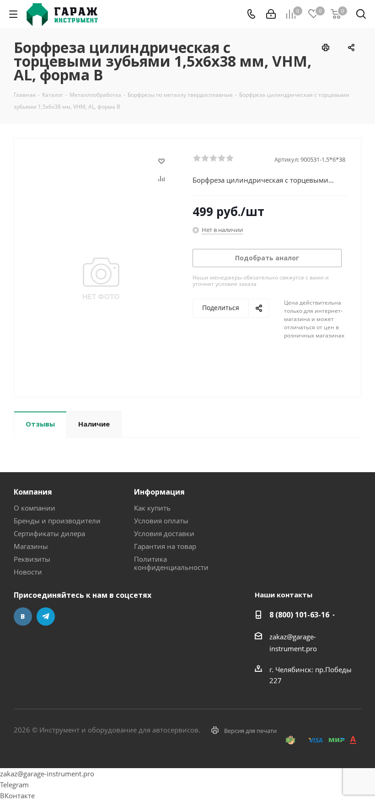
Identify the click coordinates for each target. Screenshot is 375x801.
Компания (33, 492)
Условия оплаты (161, 520)
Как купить (152, 507)
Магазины (31, 546)
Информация (159, 492)
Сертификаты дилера (49, 533)
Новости (28, 571)
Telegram (46, 616)
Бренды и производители (57, 520)
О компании (34, 507)
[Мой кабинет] (271, 14)
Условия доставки (164, 533)
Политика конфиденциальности (171, 563)
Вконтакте (23, 616)
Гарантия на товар (165, 546)
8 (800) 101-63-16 (299, 615)
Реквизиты (32, 559)
